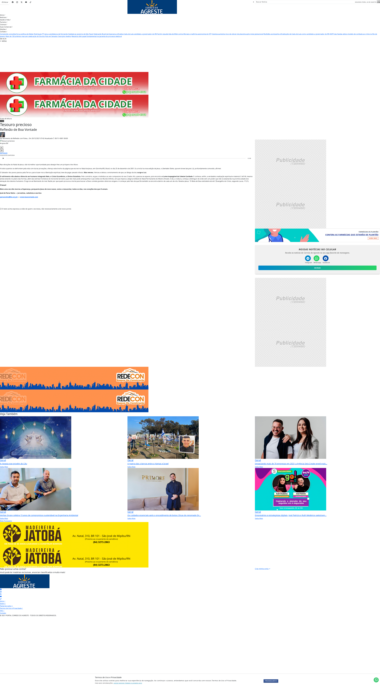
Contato (3, 32)
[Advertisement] (190, 57)
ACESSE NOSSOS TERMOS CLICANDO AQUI (128, 683)
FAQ (2, 611)
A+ (2, 150)
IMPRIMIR (3, 153)
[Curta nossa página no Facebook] (1, 589)
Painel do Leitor (6, 606)
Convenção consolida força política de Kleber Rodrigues (21, 34)
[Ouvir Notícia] (3, 158)
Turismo (3, 22)
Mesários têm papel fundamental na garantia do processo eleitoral (97, 36)
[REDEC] (74, 378)
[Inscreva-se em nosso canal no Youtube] (1, 596)
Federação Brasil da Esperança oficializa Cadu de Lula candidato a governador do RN (125, 34)
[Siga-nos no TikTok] (1, 599)
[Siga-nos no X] (1, 594)
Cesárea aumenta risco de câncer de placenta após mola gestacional (237, 34)
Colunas (3, 24)
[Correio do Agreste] (152, 7)
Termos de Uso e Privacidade (11, 608)
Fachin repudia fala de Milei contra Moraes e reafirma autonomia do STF (184, 34)
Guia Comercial (6, 27)
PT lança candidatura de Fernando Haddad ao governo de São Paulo (67, 34)
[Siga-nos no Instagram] (1, 592)
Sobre (3, 603)
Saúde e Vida (5, 20)
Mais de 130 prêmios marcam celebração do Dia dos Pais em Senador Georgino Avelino (38, 36)
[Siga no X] (21, 2)
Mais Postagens (6, 521)
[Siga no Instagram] (17, 2)
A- (1, 147)
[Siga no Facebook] (12, 2)
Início (2, 15)
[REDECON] (74, 83)
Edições (3, 29)
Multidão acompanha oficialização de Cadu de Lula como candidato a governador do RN (296, 34)
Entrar (317, 268)
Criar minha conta (262, 569)
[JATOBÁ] (74, 533)
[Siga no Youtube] (26, 2)
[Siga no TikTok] (30, 2)
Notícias (3, 17)
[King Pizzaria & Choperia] (290, 162)
